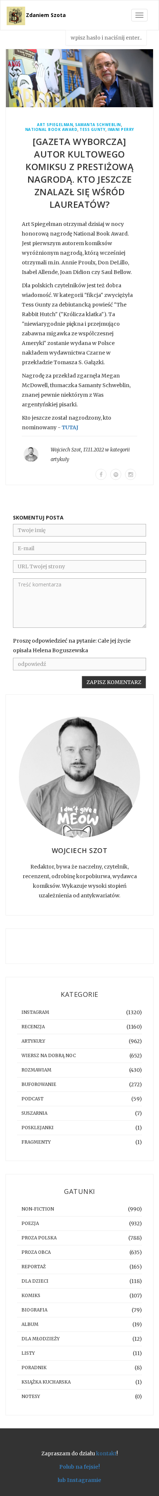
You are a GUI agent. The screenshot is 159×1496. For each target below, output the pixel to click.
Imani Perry (121, 130)
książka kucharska (46, 1382)
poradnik (34, 1367)
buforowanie (38, 1084)
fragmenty (36, 1142)
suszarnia (34, 1113)
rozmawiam (36, 1070)
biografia (34, 1310)
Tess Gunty (92, 130)
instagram (35, 1012)
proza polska (39, 1238)
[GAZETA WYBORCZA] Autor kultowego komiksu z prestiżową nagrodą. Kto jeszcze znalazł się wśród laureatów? (79, 172)
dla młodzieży (40, 1338)
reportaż (33, 1266)
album (29, 1324)
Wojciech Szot (66, 450)
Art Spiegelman (55, 125)
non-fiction (37, 1209)
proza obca (36, 1252)
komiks (30, 1295)
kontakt (106, 1453)
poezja (30, 1223)
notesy (30, 1396)
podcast (32, 1098)
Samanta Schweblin (98, 125)
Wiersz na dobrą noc (48, 1055)
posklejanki (37, 1127)
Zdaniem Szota (46, 14)
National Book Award (51, 130)
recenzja (33, 1026)
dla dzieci (34, 1281)
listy (28, 1353)
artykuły (60, 459)
